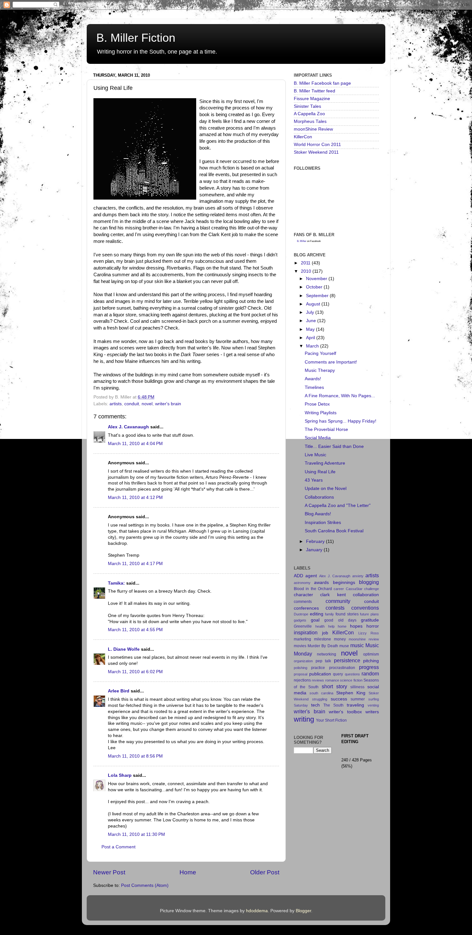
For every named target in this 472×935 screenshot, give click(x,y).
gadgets (300, 620)
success (339, 699)
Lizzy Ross (368, 633)
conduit (131, 403)
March (313, 346)
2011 (306, 263)
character (303, 594)
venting (373, 705)
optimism (371, 654)
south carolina (321, 693)
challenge (371, 589)
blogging (369, 582)
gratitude (370, 620)
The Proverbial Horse (326, 429)
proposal (300, 674)
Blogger (303, 910)
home (342, 626)
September (318, 295)
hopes (356, 626)
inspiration (306, 632)
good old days (340, 620)
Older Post (264, 872)
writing (304, 719)
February (316, 541)
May (311, 329)
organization (303, 661)
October (315, 287)
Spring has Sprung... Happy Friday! (340, 421)
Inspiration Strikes (323, 522)
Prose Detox (317, 404)
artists (115, 403)
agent (311, 575)
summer (358, 699)
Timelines (314, 387)
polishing (300, 668)
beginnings (344, 582)
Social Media (318, 437)
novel (147, 403)
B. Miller (301, 241)
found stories (347, 614)
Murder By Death (323, 646)
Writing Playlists (321, 412)
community (338, 601)
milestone (322, 639)
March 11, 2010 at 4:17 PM (135, 563)
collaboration (366, 594)
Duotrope (301, 614)
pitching (371, 660)
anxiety (357, 576)
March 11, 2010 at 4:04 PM (135, 443)
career (339, 589)
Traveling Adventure (325, 463)
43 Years (314, 480)
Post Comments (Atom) (145, 885)
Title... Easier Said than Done (334, 446)
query (338, 674)
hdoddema (257, 910)
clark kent (332, 594)
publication (320, 674)
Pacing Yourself (320, 353)
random (370, 673)
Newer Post (109, 872)
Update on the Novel (325, 488)
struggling (319, 699)
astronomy (302, 583)
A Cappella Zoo (309, 113)
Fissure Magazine (312, 98)
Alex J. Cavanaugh (128, 427)
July (310, 312)
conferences (306, 608)
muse (344, 646)
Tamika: (116, 583)
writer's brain (168, 403)
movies (300, 646)
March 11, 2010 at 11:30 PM (136, 834)
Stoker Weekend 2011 (316, 152)
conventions (365, 608)
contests (335, 608)
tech (315, 705)
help (331, 626)
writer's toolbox (345, 711)
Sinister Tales (307, 106)
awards (321, 582)
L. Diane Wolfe (124, 649)
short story (334, 686)
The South (333, 705)
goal (315, 620)
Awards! (313, 378)
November (317, 278)
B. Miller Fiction (135, 37)
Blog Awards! (318, 513)
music (357, 645)
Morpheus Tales (310, 121)
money (340, 639)
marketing (302, 639)
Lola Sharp (120, 775)
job (325, 632)
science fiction (351, 680)
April (311, 337)
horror (372, 626)
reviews (318, 680)
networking (326, 654)
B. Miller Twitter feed (314, 91)
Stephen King (350, 693)
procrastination (342, 667)
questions (352, 674)
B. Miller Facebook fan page (322, 83)
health (320, 626)
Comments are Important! (331, 362)
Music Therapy (320, 370)
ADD (298, 575)
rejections (302, 680)
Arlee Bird (118, 691)
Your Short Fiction (331, 720)
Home (187, 872)
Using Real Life (320, 471)
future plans (369, 614)
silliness (357, 687)
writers (372, 711)
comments (303, 601)
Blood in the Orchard (313, 589)
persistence (347, 660)
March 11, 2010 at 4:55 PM (135, 629)
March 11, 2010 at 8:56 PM (135, 756)
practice (318, 667)
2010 (306, 271)
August (313, 304)
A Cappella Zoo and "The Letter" (338, 505)
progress (369, 667)
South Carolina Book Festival (334, 530)
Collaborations (319, 497)
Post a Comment (118, 847)
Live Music (315, 454)
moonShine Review (313, 129)
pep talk (323, 661)
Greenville (303, 626)
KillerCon (303, 136)
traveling (355, 705)
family (329, 614)
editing (316, 614)
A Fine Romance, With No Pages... (340, 395)
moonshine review (364, 639)
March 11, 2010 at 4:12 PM (135, 497)
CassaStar (354, 589)
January (315, 549)
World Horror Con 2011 (317, 144)
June (311, 320)
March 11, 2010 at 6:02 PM (135, 671)
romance (332, 680)
